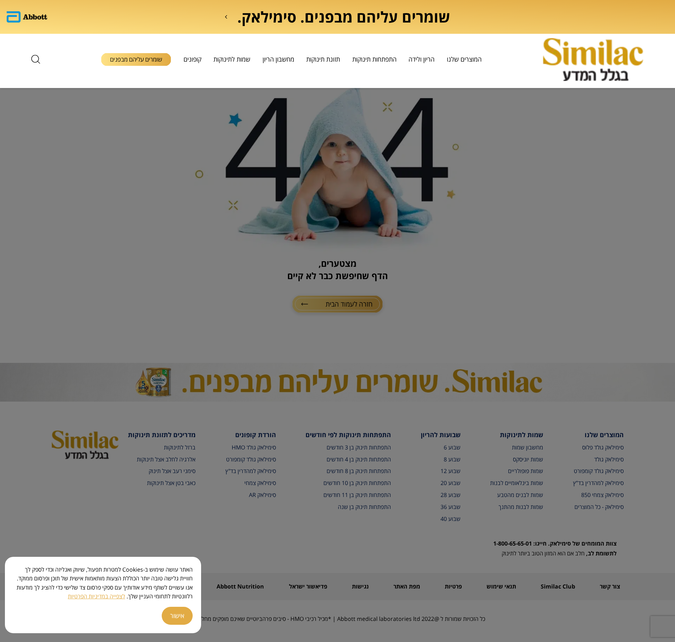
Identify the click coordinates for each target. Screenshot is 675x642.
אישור (177, 615)
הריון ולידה (422, 59)
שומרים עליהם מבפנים (136, 59)
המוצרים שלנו (464, 59)
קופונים (192, 59)
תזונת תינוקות (323, 59)
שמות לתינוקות (231, 59)
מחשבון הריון (278, 59)
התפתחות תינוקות (374, 59)
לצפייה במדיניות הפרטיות (96, 596)
